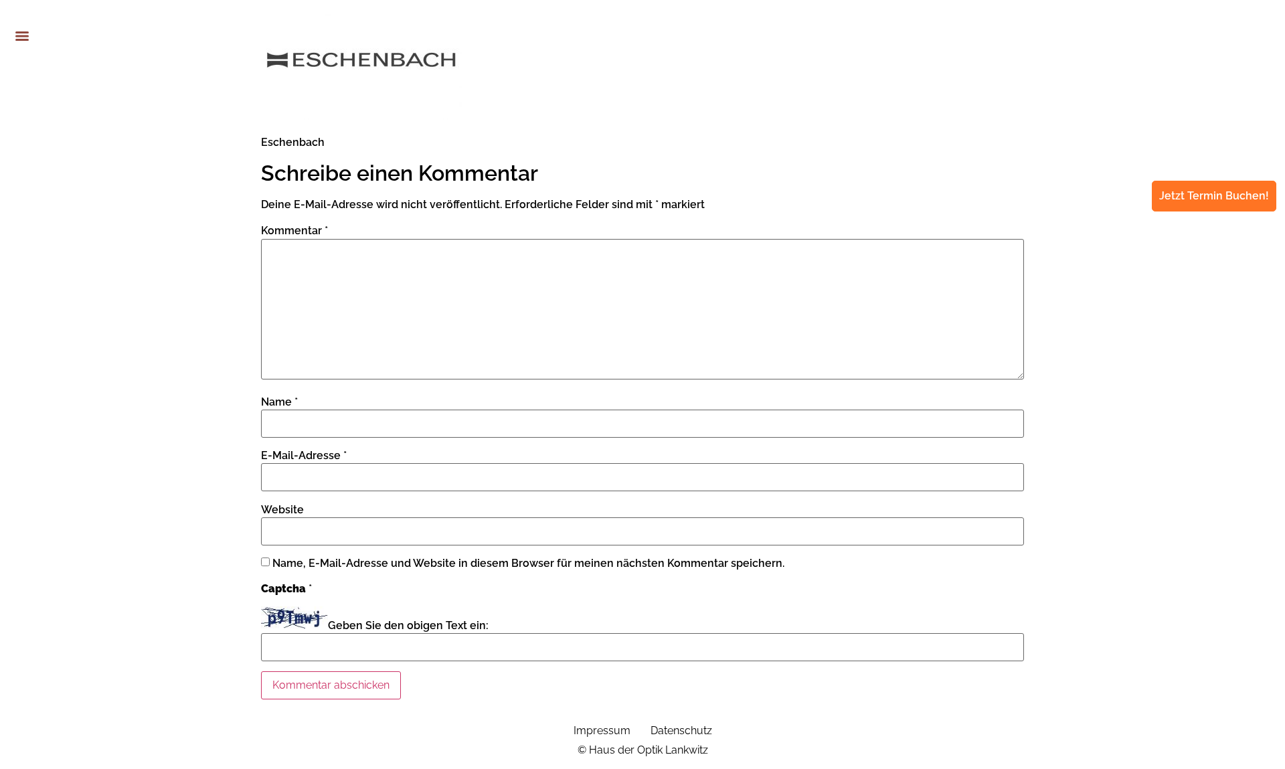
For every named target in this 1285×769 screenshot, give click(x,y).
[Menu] (22, 36)
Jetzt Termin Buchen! (1214, 195)
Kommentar (294, 231)
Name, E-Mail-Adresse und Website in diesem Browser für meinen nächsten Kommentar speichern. (528, 563)
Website (282, 510)
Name (279, 402)
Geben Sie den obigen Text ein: (408, 625)
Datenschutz (681, 730)
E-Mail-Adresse (304, 455)
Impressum (602, 730)
